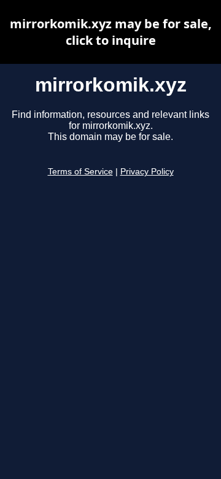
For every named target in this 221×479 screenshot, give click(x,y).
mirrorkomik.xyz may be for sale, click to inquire (111, 32)
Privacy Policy (147, 171)
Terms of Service (80, 171)
